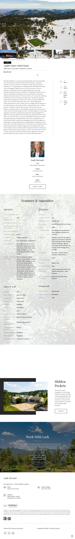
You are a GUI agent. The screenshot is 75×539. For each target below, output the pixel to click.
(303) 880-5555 (37, 171)
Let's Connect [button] (37, 457)
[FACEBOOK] (5, 533)
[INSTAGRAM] (9, 533)
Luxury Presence (17, 528)
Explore (61, 411)
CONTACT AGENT (37, 186)
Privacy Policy (55, 528)
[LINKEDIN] (13, 533)
